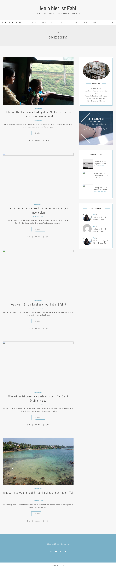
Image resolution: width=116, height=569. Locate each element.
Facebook (12, 23)
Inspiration (46, 23)
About (96, 23)
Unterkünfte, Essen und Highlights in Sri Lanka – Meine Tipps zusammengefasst (38, 114)
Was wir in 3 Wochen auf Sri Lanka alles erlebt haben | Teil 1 (38, 495)
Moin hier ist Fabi (58, 8)
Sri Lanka (38, 108)
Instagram (2, 23)
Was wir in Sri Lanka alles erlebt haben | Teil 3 (38, 304)
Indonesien (38, 204)
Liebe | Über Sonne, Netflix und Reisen (101, 189)
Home (18, 23)
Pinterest (9, 23)
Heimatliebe (64, 23)
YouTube (6, 23)
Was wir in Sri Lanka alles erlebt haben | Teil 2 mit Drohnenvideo (38, 398)
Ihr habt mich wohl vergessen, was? (100, 163)
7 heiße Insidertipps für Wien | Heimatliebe (101, 242)
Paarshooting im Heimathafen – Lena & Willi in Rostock (102, 175)
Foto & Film (81, 23)
